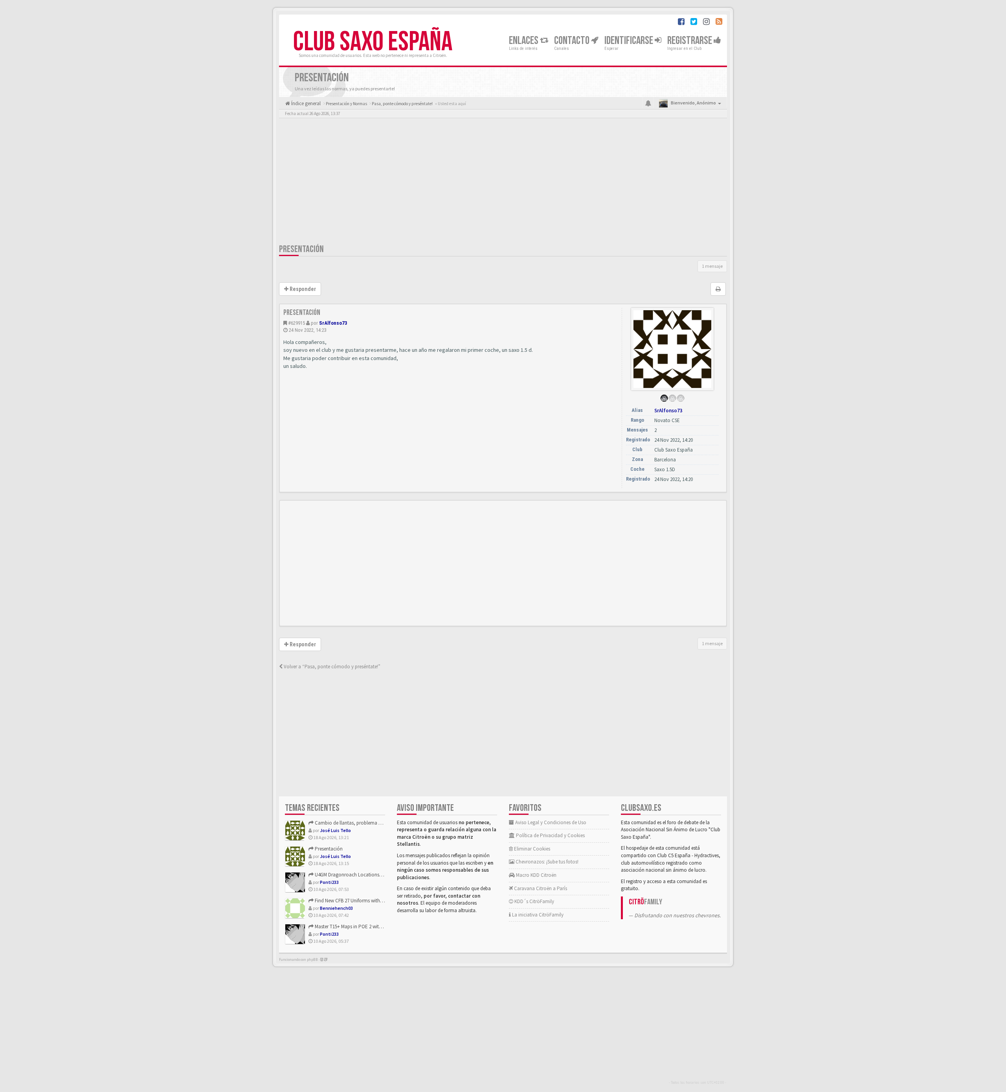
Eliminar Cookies (531, 848)
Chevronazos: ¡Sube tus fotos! (546, 861)
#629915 (296, 323)
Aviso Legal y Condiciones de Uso (550, 822)
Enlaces (524, 40)
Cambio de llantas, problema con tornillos (360, 822)
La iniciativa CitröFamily (537, 914)
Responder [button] (302, 289)
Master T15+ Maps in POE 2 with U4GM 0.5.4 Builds (366, 926)
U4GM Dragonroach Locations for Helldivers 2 (362, 874)
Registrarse (690, 40)
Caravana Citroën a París (540, 888)
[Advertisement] (503, 183)
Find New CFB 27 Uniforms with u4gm (353, 900)
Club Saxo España (372, 42)
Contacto (572, 40)
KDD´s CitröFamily (533, 901)
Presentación (301, 249)
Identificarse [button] (629, 40)
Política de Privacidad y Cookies (550, 835)
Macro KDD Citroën (535, 875)
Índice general (305, 103)
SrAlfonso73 (333, 323)
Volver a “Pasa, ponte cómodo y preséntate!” (331, 666)
